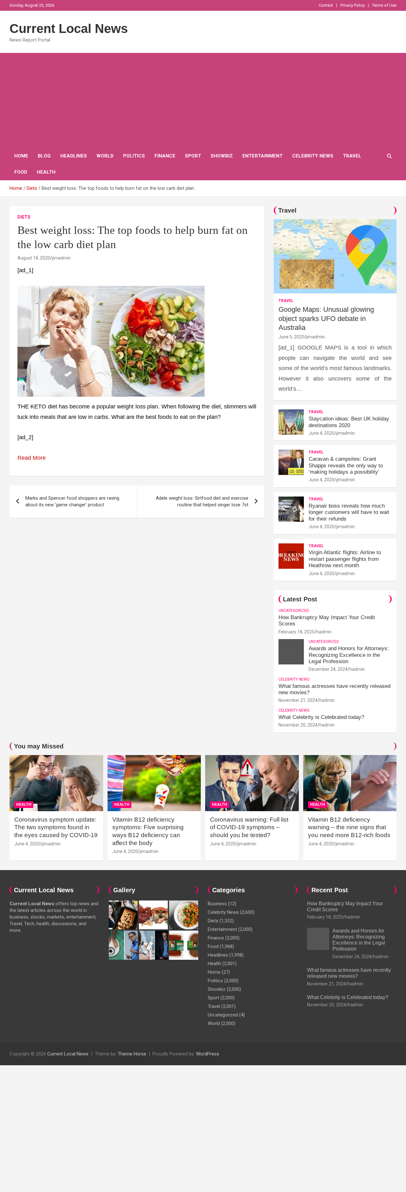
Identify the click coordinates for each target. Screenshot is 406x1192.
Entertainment (262, 156)
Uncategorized (293, 610)
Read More (31, 458)
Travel (352, 156)
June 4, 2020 (321, 433)
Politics (134, 156)
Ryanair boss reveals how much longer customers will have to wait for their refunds (349, 512)
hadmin (323, 631)
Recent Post (329, 890)
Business (217, 904)
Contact (326, 5)
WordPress (207, 1054)
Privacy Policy (352, 5)
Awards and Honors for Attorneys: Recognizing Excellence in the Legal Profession (349, 654)
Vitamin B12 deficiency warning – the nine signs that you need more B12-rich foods (349, 827)
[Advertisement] (203, 100)
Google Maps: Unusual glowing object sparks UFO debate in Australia (326, 318)
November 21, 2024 (298, 700)
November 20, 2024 (298, 724)
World (105, 156)
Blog (44, 156)
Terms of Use (384, 5)
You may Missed (38, 746)
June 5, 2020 (291, 336)
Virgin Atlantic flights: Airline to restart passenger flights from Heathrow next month (345, 558)
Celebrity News (312, 156)
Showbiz (222, 156)
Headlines (73, 156)
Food (20, 172)
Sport (193, 156)
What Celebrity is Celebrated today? (321, 717)
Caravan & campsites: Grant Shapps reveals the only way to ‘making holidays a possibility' (346, 465)
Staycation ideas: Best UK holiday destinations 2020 (349, 422)
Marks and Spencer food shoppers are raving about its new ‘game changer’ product (72, 501)
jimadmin (61, 257)
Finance (164, 156)
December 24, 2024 (328, 669)
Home (21, 156)
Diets (23, 217)
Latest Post (300, 599)
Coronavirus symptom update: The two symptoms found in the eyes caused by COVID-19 (56, 827)
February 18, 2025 (296, 631)
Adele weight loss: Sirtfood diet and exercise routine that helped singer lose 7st (202, 501)
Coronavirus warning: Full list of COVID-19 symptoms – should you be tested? (249, 827)
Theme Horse (132, 1054)
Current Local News (69, 28)
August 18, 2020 (33, 257)
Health (46, 172)
